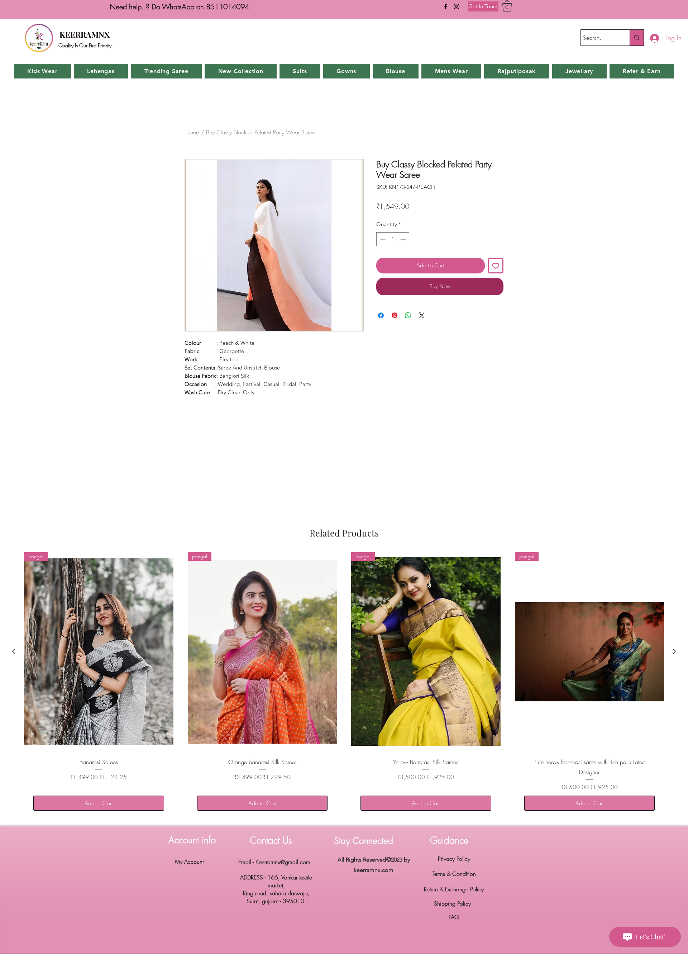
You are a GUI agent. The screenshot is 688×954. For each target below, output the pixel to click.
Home (192, 132)
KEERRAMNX (84, 34)
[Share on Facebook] (381, 315)
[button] (507, 5)
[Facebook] (445, 6)
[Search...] (637, 38)
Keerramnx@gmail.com (282, 862)
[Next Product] (674, 651)
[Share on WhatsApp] (408, 315)
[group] (344, 686)
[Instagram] (456, 6)
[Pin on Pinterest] (394, 315)
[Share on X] (421, 315)
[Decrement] (382, 239)
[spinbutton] (393, 239)
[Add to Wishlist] (496, 266)
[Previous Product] (13, 651)
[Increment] (403, 239)
